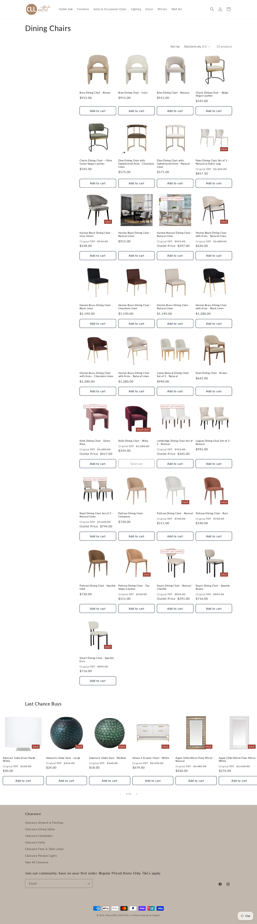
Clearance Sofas (35, 842)
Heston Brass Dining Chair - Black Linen (96, 307)
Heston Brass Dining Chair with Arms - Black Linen (211, 307)
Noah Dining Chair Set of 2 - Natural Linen (96, 515)
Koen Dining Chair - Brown (211, 373)
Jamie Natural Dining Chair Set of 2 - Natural (173, 375)
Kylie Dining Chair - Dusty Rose (95, 442)
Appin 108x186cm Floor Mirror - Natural (195, 759)
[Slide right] (137, 794)
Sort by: (175, 46)
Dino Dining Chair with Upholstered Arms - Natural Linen (173, 163)
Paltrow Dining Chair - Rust (212, 513)
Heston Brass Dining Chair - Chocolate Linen (134, 307)
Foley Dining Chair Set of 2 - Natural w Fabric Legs (212, 162)
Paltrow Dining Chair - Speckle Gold (98, 587)
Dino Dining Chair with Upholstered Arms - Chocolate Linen (136, 163)
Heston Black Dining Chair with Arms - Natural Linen (211, 234)
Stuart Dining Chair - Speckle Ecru (97, 660)
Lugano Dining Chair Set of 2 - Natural (213, 442)
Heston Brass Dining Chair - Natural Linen (173, 307)
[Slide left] (120, 794)
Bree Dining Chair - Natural (173, 92)
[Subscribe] (88, 883)
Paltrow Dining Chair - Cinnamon (131, 515)
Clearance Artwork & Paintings (44, 822)
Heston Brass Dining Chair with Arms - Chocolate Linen (96, 375)
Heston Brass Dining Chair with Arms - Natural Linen (134, 375)
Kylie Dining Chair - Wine (133, 440)
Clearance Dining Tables (40, 829)
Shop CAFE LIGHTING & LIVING (122, 915)
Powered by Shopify (149, 915)
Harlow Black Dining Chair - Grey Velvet (96, 234)
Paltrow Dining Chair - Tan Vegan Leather (134, 587)
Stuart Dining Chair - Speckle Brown (213, 587)
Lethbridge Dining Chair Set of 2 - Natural (175, 442)
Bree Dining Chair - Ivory (133, 92)
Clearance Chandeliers (39, 835)
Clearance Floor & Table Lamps (44, 849)
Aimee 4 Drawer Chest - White (150, 757)
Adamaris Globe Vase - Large (63, 757)
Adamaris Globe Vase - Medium (107, 757)
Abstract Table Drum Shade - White (20, 759)
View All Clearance (36, 862)
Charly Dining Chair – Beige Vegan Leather (212, 94)
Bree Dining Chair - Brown (95, 92)
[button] (212, 9)
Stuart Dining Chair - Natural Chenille (174, 587)
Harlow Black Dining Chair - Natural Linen (134, 234)
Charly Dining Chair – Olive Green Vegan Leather (96, 162)
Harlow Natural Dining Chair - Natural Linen (174, 234)
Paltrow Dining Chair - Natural (175, 513)
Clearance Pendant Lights (41, 855)
